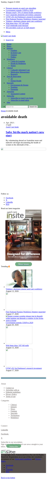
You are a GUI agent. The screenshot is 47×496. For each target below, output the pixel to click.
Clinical (10, 68)
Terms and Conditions (23, 459)
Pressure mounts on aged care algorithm (21, 8)
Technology (15, 415)
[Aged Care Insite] (8, 36)
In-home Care (16, 53)
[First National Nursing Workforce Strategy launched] (19, 310)
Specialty (10, 83)
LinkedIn (4, 430)
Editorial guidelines (13, 392)
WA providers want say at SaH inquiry (20, 28)
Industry (10, 48)
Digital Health (16, 81)
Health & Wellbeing (18, 63)
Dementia (14, 89)
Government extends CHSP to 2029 (19, 10)
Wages (13, 66)
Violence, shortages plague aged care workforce (24, 21)
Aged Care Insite (12, 127)
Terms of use (11, 396)
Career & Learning (18, 61)
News (9, 46)
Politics (13, 57)
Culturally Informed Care (20, 70)
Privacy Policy (11, 394)
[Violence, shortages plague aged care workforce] (19, 287)
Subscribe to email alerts (20, 100)
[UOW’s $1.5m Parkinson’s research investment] (19, 366)
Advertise (10, 92)
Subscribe (10, 96)
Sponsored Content (18, 94)
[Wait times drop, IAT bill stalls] (19, 343)
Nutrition (14, 87)
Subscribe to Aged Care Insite (22, 98)
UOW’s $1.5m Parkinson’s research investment (24, 17)
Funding (14, 50)
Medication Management (20, 72)
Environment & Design (19, 85)
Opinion (14, 55)
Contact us (10, 388)
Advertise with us (12, 390)
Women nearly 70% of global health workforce (23, 13)
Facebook (5, 434)
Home (3, 111)
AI (12, 79)
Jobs (8, 102)
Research (14, 74)
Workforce (11, 59)
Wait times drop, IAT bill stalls (17, 23)
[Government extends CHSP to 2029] (26, 320)
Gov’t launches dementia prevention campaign (23, 15)
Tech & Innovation (14, 76)
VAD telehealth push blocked (17, 25)
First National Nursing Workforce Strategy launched (25, 19)
